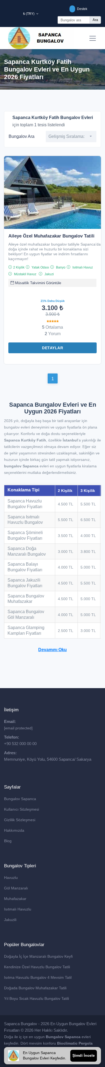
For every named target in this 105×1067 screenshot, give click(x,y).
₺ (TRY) (29, 14)
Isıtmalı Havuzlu (17, 909)
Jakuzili (10, 920)
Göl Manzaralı (16, 888)
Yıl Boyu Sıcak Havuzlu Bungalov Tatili (36, 998)
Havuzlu (11, 877)
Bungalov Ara (21, 136)
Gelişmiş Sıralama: (66, 136)
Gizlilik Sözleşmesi (19, 820)
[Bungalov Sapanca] (41, 38)
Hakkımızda (14, 830)
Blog (8, 841)
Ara (95, 20)
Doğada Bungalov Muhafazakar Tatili (35, 988)
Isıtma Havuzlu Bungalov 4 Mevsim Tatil (38, 977)
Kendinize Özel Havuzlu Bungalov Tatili (37, 967)
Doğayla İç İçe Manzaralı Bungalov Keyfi (38, 956)
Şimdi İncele (83, 1055)
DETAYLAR (52, 348)
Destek (81, 9)
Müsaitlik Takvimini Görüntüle (37, 283)
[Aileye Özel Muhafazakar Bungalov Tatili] (52, 192)
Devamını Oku (52, 649)
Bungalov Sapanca (20, 799)
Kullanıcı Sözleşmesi (21, 809)
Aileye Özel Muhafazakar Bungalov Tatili (51, 236)
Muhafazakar (15, 898)
